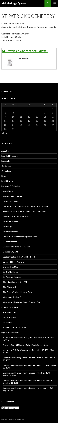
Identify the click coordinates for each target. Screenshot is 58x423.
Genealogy (6, 171)
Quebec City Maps (9, 307)
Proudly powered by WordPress (13, 420)
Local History (7, 181)
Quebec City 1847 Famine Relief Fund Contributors (25, 345)
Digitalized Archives (10, 332)
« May (4, 133)
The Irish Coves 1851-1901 (15, 282)
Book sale (5, 161)
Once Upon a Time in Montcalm (16, 246)
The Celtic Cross (8, 317)
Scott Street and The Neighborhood (19, 257)
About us (5, 151)
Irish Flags (7, 226)
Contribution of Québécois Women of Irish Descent (26, 206)
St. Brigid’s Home (10, 272)
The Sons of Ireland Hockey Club (17, 292)
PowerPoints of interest (12, 196)
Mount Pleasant (10, 241)
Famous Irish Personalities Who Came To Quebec (24, 211)
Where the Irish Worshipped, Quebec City (21, 302)
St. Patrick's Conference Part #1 (25, 51)
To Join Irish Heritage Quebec (14, 327)
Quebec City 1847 (11, 252)
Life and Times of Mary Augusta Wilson (20, 236)
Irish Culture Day (10, 221)
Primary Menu (54, 3)
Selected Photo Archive (13, 262)
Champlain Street (10, 201)
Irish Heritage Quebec (14, 3)
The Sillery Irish (9, 287)
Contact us (6, 166)
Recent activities (8, 312)
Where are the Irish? (12, 297)
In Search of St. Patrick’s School (17, 216)
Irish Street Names (11, 231)
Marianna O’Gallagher (10, 186)
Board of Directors (9, 156)
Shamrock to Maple (11, 267)
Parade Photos (7, 191)
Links (3, 176)
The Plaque (6, 322)
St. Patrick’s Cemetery (13, 277)
